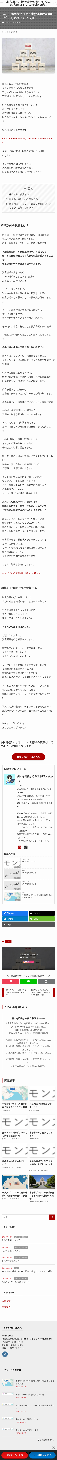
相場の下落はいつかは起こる (23, 199)
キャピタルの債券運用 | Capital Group (21, 573)
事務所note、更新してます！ (28, 1419)
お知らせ (17, 867)
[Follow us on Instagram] (5, 1354)
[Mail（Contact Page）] (19, 847)
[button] (10, 981)
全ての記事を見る (45, 1439)
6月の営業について (29, 884)
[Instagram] (25, 847)
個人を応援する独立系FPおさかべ (29, 1018)
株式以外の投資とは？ (20, 194)
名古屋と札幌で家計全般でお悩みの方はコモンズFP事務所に (28, 3)
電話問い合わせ (13, 1455)
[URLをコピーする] (46, 981)
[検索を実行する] (52, 1217)
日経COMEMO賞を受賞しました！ (31, 1394)
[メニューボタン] (2, 3)
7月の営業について (29, 872)
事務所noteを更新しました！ (28, 1430)
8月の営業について (29, 861)
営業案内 (24, 1237)
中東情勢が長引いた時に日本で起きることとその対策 (37, 896)
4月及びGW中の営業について (16, 1281)
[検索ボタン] (55, 3)
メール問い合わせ (41, 1455)
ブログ (8, 22)
